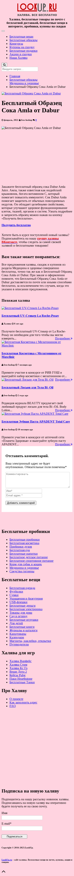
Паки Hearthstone (20, 678)
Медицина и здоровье (24, 83)
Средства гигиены (21, 571)
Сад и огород (18, 616)
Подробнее (63, 338)
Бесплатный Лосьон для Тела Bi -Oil (27, 387)
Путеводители (19, 644)
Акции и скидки (20, 54)
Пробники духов (20, 546)
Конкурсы (16, 43)
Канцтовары (17, 633)
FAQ (12, 706)
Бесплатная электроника (25, 609)
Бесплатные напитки (23, 553)
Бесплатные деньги (22, 605)
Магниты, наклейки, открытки (30, 641)
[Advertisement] (37, 747)
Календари (16, 637)
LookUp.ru (7, 860)
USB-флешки (18, 602)
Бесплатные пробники (24, 539)
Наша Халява (18, 57)
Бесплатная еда (19, 550)
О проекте (16, 699)
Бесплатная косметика (24, 543)
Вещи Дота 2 (18, 671)
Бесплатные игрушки (23, 619)
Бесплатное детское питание (28, 557)
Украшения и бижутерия (26, 598)
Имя (4, 813)
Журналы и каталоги (23, 630)
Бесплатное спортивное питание (31, 560)
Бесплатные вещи (21, 36)
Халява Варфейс (20, 661)
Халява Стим (18, 664)
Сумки (14, 595)
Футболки (16, 591)
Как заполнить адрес (23, 702)
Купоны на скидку (22, 47)
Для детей (16, 623)
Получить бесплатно (16, 225)
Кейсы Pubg (17, 675)
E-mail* (6, 823)
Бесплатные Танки (22, 682)
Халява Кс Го (18, 668)
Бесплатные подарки (23, 50)
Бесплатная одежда (22, 588)
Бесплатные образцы (23, 40)
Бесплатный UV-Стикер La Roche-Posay (30, 315)
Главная (14, 76)
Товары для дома (20, 612)
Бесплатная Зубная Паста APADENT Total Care (36, 421)
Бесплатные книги (22, 626)
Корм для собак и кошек (25, 564)
